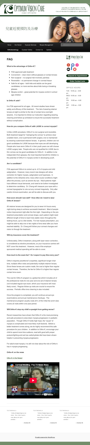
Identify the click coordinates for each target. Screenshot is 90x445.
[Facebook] (73, 65)
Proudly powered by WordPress (45, 437)
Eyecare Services (30, 45)
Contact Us (39, 50)
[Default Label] (68, 65)
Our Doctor (18, 45)
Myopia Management (46, 45)
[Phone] (72, 69)
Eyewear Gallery (27, 50)
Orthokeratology (12, 50)
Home (9, 45)
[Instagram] (77, 65)
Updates (49, 50)
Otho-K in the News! (14, 358)
